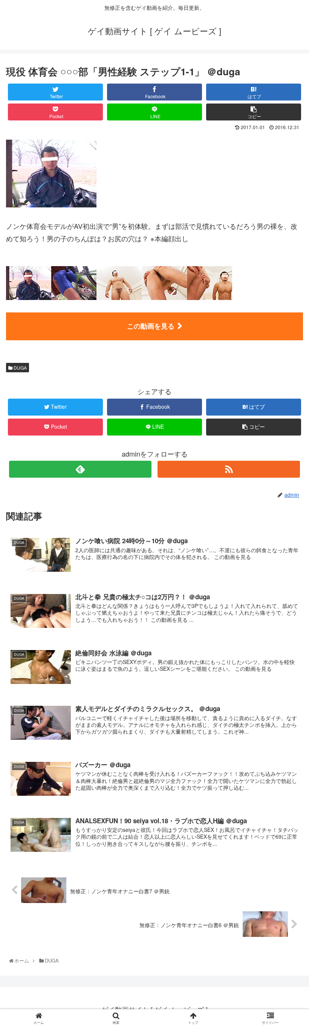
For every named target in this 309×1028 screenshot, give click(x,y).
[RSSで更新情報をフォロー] (229, 469)
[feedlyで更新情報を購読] (80, 469)
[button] (287, 780)
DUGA (19, 367)
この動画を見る (150, 326)
